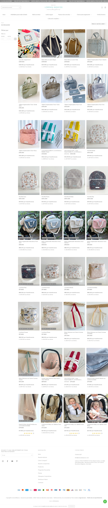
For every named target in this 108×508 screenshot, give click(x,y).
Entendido (71, 506)
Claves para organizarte (83, 14)
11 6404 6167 (78, 454)
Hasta (9, 36)
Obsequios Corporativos (44, 476)
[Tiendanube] (54, 501)
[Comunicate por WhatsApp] (105, 501)
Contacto (40, 482)
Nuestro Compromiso (44, 463)
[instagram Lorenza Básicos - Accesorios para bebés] (3, 461)
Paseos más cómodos (64, 14)
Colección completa (53, 18)
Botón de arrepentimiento (94, 497)
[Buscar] (19, 7)
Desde (3, 36)
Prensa (40, 473)
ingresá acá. (82, 497)
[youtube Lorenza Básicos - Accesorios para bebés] (12, 461)
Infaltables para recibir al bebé (19, 14)
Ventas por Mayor (43, 479)
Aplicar (15, 39)
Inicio (4, 14)
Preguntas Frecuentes (44, 470)
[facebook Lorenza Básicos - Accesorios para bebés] (7, 461)
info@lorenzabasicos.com (82, 457)
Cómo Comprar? (42, 460)
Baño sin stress (36, 14)
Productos (41, 467)
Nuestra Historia (42, 457)
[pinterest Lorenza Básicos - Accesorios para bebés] (17, 461)
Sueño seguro (49, 14)
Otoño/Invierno (101, 14)
